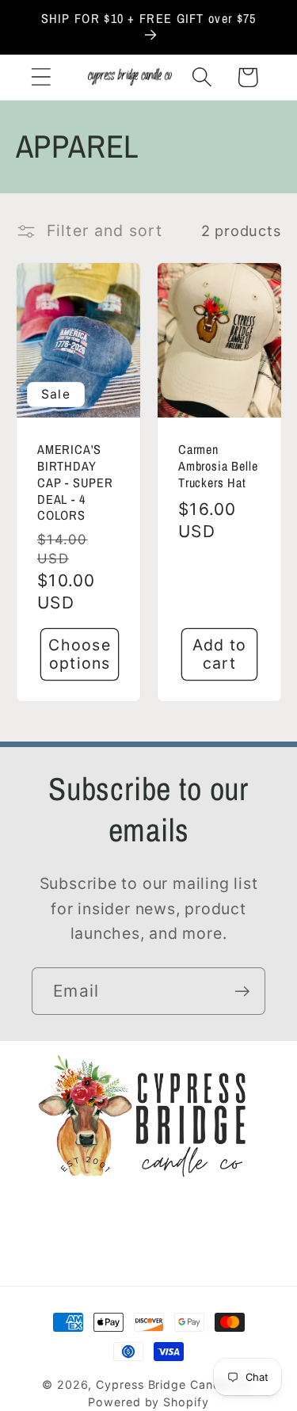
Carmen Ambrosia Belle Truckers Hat (217, 466)
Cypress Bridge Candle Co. (175, 1384)
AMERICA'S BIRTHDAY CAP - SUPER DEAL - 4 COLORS (75, 482)
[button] (40, 77)
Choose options (79, 654)
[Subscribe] (242, 991)
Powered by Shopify (148, 1402)
